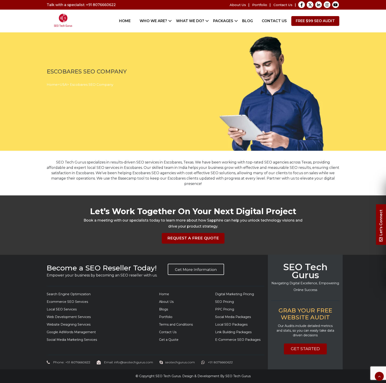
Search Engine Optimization (69, 294)
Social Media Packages (233, 317)
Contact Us (282, 5)
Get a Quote (168, 340)
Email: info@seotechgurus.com (128, 362)
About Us (238, 5)
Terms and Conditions (176, 324)
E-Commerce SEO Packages (237, 340)
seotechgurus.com (180, 362)
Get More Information (196, 269)
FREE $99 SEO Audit (315, 21)
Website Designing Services (68, 324)
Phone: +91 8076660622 (71, 362)
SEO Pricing (224, 302)
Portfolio (259, 5)
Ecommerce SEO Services (67, 302)
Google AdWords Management (71, 332)
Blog (247, 21)
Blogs (163, 309)
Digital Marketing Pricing (234, 294)
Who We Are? (153, 21)
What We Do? (190, 21)
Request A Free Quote (193, 238)
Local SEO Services (62, 309)
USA (63, 84)
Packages (223, 21)
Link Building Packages (233, 332)
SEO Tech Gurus (168, 376)
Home (125, 21)
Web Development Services (69, 317)
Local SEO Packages (231, 324)
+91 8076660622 (220, 362)
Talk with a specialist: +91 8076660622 (81, 5)
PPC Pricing (224, 309)
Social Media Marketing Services (72, 340)
